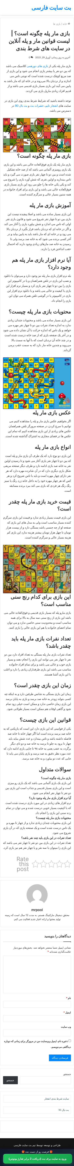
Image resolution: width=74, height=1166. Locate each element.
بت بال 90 (21, 105)
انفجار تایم (51, 105)
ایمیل (67, 1012)
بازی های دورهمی (37, 66)
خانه (65, 23)
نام (68, 998)
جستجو (67, 1074)
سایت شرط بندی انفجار (56, 1098)
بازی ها (57, 23)
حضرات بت (37, 105)
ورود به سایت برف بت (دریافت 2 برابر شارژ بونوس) (37, 1158)
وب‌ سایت (66, 1026)
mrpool (37, 910)
